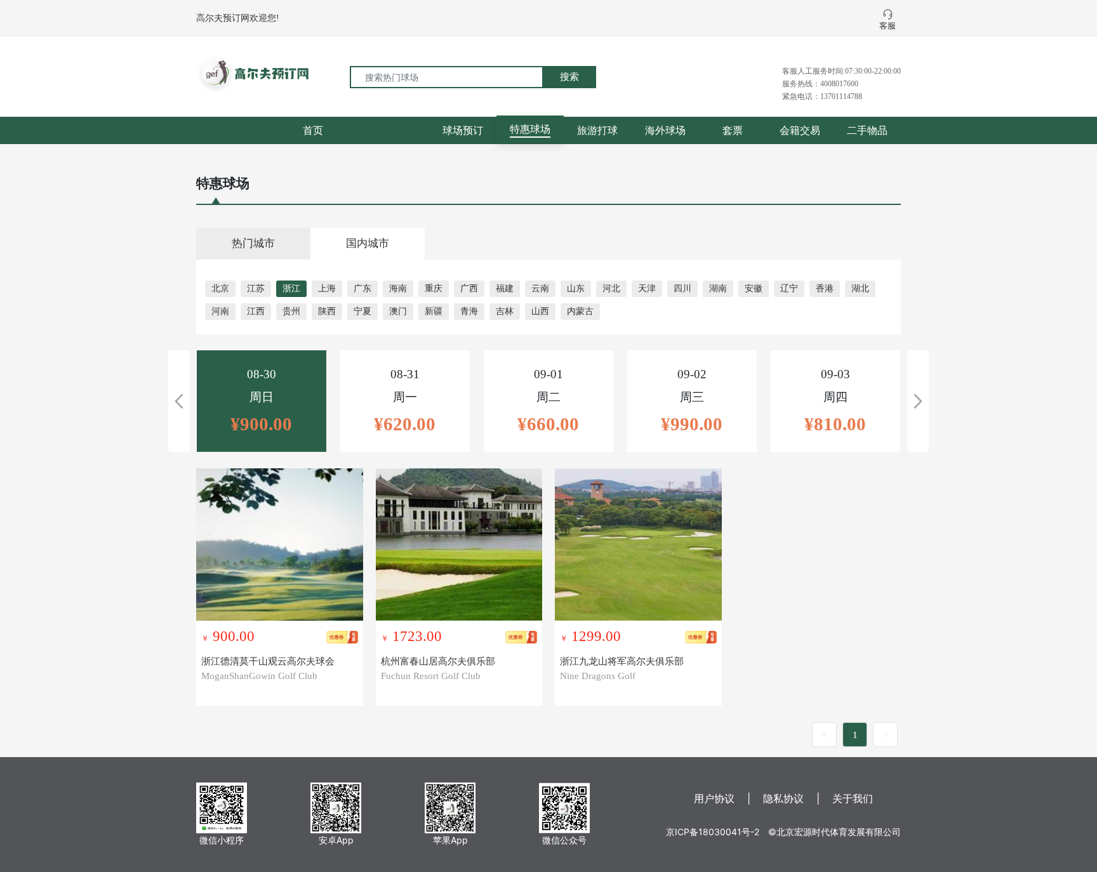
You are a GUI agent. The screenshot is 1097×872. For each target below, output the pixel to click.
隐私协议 (783, 798)
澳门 (398, 311)
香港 (825, 288)
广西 (469, 288)
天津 (647, 288)
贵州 (291, 311)
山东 (576, 288)
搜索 (569, 76)
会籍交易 (800, 130)
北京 (220, 288)
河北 (611, 288)
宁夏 (362, 311)
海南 (398, 288)
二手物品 (867, 130)
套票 (732, 130)
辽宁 (789, 288)
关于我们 (852, 798)
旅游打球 (597, 130)
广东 (362, 288)
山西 (540, 311)
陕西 (327, 311)
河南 (220, 311)
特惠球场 (530, 128)
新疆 (433, 311)
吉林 (505, 311)
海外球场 (665, 130)
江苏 (256, 288)
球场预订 (462, 130)
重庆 (433, 288)
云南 (540, 288)
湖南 (718, 288)
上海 (327, 288)
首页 (313, 130)
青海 (469, 311)
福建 (505, 288)
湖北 (860, 288)
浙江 (291, 288)
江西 (256, 311)
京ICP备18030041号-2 (712, 831)
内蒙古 (580, 311)
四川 (682, 288)
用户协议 (714, 798)
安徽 (753, 288)
